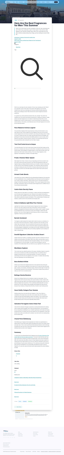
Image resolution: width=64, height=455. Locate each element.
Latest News (20, 433)
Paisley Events (20, 434)
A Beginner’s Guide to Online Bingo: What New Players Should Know (27, 377)
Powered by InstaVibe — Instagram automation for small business (51, 451)
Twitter (20, 401)
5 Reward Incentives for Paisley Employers (22, 392)
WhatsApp (30, 401)
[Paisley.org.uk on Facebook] (4, 437)
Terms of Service (28, 451)
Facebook (24, 401)
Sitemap (38, 451)
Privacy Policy (22, 451)
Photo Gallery (35, 433)
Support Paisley (50, 433)
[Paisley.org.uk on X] (6, 437)
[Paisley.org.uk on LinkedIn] (14, 437)
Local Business (50, 434)
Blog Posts (18, 47)
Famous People (35, 434)
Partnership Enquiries (6, 446)
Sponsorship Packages (6, 442)
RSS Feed (34, 451)
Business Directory (6, 444)
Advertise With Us (6, 445)
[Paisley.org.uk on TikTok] (10, 437)
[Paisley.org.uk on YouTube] (12, 437)
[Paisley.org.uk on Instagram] (8, 437)
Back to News (19, 406)
